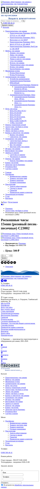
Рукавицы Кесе (11, 167)
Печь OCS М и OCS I (18, 111)
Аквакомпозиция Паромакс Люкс (22, 95)
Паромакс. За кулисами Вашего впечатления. (18, 323)
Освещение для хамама (14, 139)
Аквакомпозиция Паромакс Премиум (24, 85)
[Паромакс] (20, 4)
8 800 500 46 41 (9, 23)
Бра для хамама (15, 145)
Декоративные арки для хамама (22, 65)
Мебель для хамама (12, 51)
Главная (8, 172)
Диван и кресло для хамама (20, 59)
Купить (4, 258)
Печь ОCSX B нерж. (17, 117)
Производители (7, 335)
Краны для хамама (17, 135)
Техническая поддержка (14, 194)
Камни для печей (11, 163)
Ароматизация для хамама (15, 77)
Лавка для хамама (16, 55)
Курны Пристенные (17, 73)
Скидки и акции (11, 169)
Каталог (6, 27)
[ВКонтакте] (2, 262)
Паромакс (22, 243)
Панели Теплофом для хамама (21, 161)
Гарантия (13, 190)
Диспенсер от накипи (18, 157)
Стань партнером (7, 311)
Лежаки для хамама (17, 53)
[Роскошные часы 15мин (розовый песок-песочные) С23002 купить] (20, 236)
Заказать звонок (7, 25)
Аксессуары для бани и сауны (16, 127)
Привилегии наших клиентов (21, 192)
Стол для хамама (16, 61)
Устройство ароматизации (20, 79)
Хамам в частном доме (18, 178)
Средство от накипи (17, 155)
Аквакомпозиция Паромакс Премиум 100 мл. (24, 88)
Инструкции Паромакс (9, 315)
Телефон (6, 477)
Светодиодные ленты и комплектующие (19, 142)
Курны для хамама (17, 67)
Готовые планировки (18, 182)
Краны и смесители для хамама (17, 133)
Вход (5, 202)
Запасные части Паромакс (15, 165)
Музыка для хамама (12, 149)
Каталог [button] (4, 351)
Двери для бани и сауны (14, 131)
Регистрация (13, 202)
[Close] (21, 370)
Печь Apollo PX (16, 119)
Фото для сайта (6, 307)
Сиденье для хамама (17, 57)
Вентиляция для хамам (14, 151)
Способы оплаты (7, 325)
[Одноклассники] (5, 262)
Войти (3, 363)
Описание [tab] (9, 267)
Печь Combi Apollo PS (18, 121)
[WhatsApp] (14, 262)
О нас (7, 196)
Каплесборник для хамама (20, 69)
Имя (4, 472)
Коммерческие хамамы (18, 176)
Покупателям (10, 184)
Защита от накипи (12, 153)
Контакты (9, 198)
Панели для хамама (12, 159)
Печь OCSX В (15, 115)
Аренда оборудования (18, 186)
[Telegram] (8, 262)
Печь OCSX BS (16, 113)
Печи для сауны (11, 109)
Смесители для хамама (18, 137)
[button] (2, 6)
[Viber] (11, 262)
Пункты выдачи (7, 319)
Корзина (4, 359)
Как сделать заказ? (8, 309)
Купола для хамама (17, 63)
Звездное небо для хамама (19, 147)
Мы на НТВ (5, 303)
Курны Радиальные (17, 75)
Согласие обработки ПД (10, 321)
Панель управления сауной (15, 125)
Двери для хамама (12, 129)
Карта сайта (5, 333)
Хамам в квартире (17, 180)
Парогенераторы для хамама (16, 31)
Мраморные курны (12, 71)
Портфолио (9, 174)
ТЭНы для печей (16, 123)
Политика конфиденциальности (13, 329)
